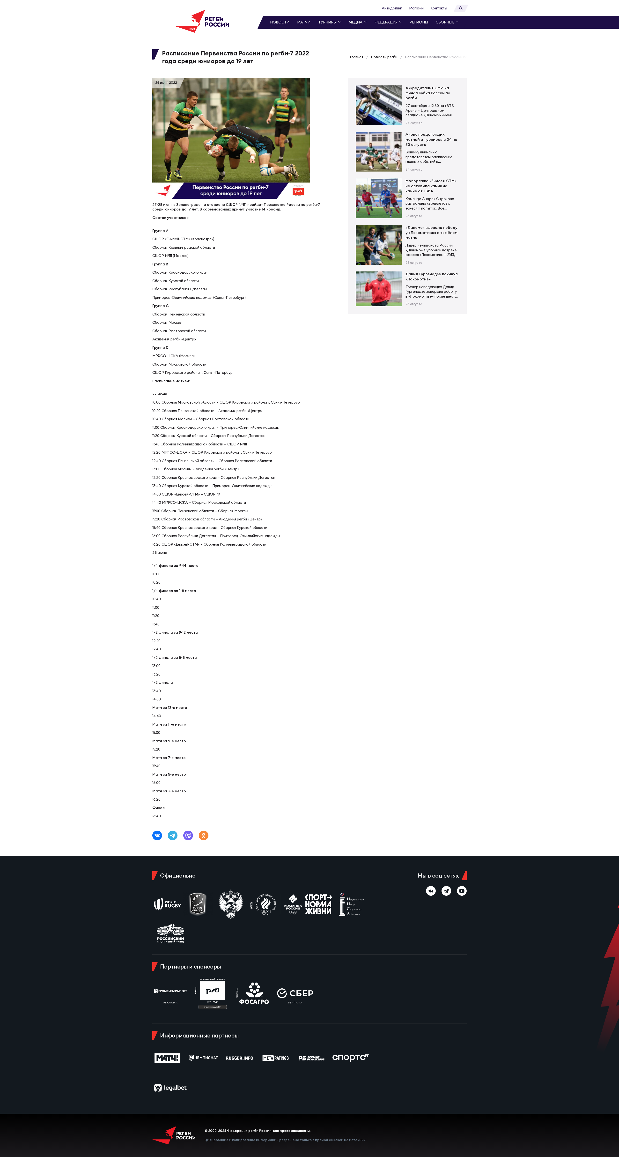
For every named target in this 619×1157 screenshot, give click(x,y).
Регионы (419, 22)
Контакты (438, 8)
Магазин (416, 8)
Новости (279, 22)
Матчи (303, 22)
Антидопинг (392, 8)
